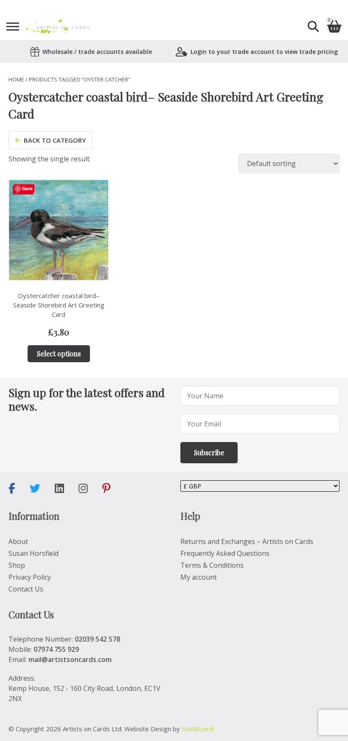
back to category (55, 140)
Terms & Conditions (212, 565)
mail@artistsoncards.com (70, 659)
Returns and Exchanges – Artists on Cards (246, 541)
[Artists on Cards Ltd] (57, 26)
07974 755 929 (56, 649)
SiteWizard (197, 728)
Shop (16, 565)
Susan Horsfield (33, 553)
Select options (59, 353)
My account (198, 577)
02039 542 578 (97, 639)
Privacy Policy (29, 577)
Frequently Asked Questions (224, 553)
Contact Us (25, 589)
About (18, 541)
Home (16, 79)
